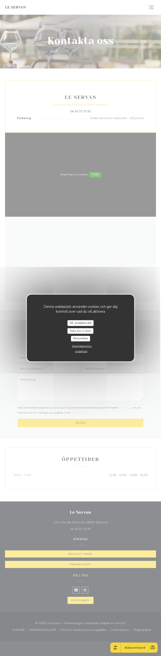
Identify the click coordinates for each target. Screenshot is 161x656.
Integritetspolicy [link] (82, 346)
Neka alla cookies (80, 331)
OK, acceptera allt (80, 323)
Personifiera (80, 338)
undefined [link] (81, 351)
